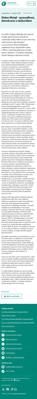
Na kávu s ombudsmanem (15, 357)
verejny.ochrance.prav (14, 335)
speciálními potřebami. (19, 393)
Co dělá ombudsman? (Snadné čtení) (15, 312)
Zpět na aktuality (13, 296)
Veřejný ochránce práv (14, 348)
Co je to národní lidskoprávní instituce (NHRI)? (18, 323)
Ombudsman (10, 353)
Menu (30, 3)
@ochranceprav (11, 339)
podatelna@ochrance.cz (14, 367)
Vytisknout (5, 291)
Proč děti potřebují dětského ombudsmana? (17, 319)
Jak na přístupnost (8, 326)
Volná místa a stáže (8, 315)
